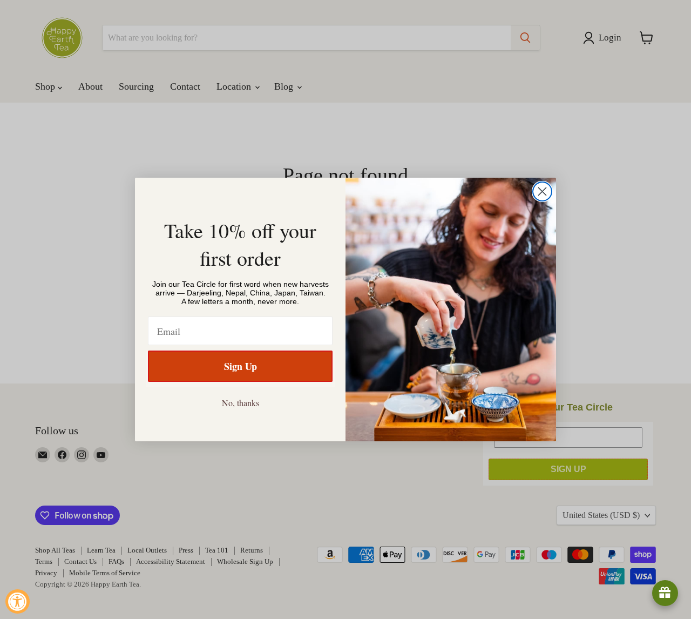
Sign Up (240, 366)
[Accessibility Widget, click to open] (17, 601)
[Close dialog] (542, 191)
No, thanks (240, 402)
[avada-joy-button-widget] (665, 593)
